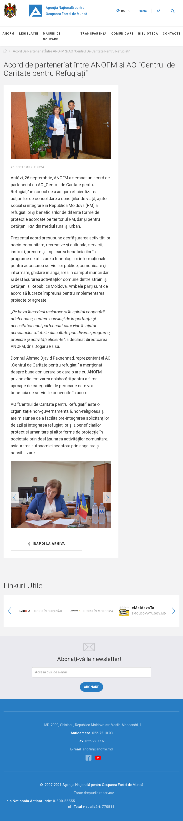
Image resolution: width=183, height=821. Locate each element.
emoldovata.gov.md (149, 613)
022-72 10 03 (102, 733)
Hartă (143, 11)
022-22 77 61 (95, 741)
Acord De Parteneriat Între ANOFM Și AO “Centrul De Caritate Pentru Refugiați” (71, 51)
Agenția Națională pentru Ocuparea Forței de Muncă (66, 11)
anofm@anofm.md (98, 749)
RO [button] (123, 11)
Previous (15, 497)
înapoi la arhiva (49, 544)
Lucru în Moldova (98, 611)
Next (107, 497)
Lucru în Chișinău (47, 611)
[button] (172, 11)
